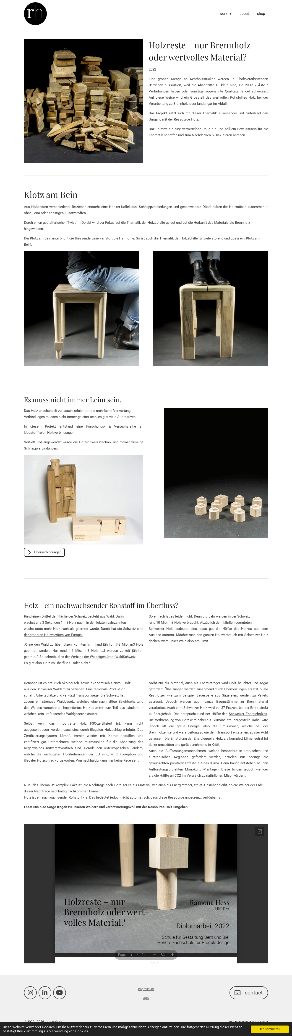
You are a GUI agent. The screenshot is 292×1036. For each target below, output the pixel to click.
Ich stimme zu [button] (270, 1029)
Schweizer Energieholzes (248, 714)
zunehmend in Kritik (205, 745)
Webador (262, 1021)
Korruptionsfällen (121, 736)
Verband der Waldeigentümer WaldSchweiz (103, 657)
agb (146, 998)
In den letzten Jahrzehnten (106, 623)
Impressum (146, 989)
